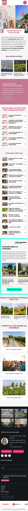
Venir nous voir (18, 451)
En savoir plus (7, 98)
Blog (2, 489)
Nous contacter (6, 451)
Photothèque (5, 491)
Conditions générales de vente (8, 498)
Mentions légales (5, 494)
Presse (3, 488)
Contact (3, 486)
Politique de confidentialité (7, 496)
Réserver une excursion (14, 289)
